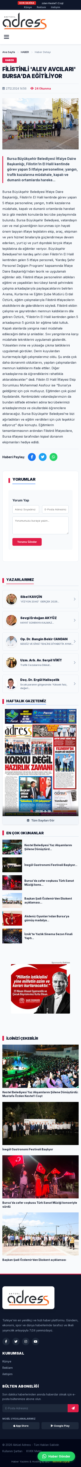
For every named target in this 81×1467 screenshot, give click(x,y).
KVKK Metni (33, 1451)
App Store (22, 1425)
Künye (28, 7)
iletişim (55, 7)
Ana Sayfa (8, 52)
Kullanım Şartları (12, 1451)
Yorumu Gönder (27, 541)
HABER (25, 52)
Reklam (41, 7)
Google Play (61, 1425)
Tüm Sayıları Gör (42, 820)
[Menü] (6, 36)
